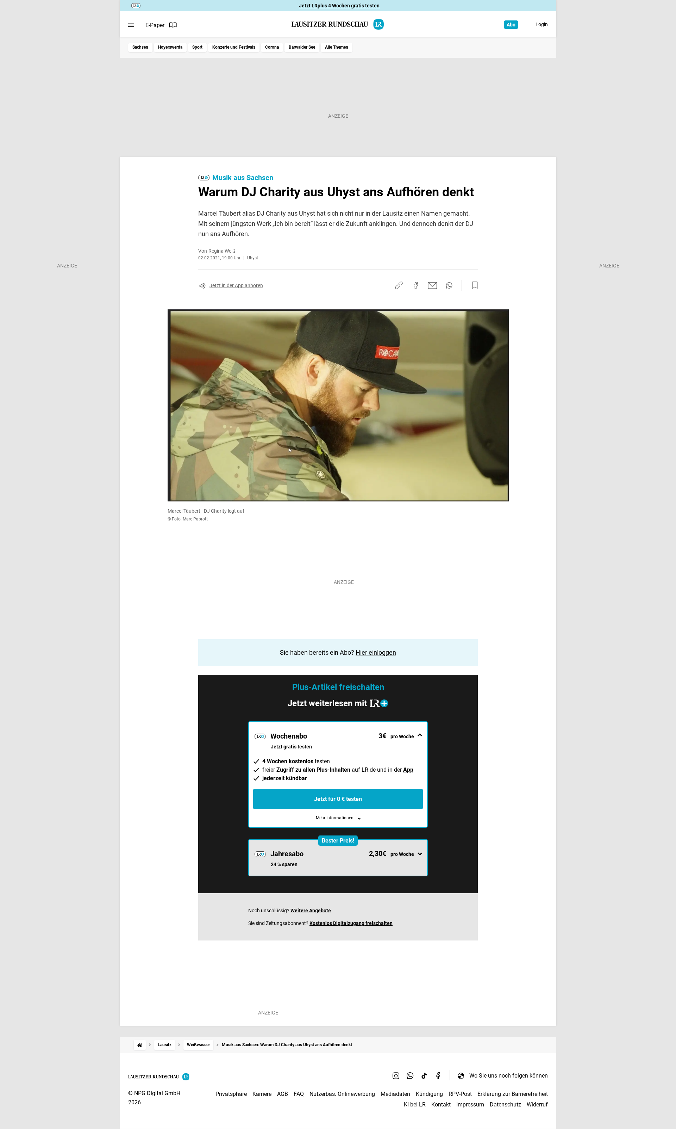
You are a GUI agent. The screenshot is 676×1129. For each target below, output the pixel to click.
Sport (197, 47)
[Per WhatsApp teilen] (449, 285)
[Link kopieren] (399, 285)
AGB (282, 1094)
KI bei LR (415, 1104)
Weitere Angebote (310, 910)
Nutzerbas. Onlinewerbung (342, 1094)
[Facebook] (438, 1075)
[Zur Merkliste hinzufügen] (473, 285)
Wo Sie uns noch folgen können (508, 1075)
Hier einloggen (376, 652)
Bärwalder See (302, 47)
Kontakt (441, 1104)
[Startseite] (140, 1045)
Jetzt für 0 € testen (338, 799)
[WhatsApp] (410, 1075)
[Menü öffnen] (131, 25)
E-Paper (154, 25)
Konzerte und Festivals (233, 47)
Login (542, 24)
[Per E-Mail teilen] (432, 285)
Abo (511, 24)
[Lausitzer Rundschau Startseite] (338, 24)
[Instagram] (396, 1075)
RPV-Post (460, 1094)
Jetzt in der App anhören (236, 285)
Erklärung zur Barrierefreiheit (512, 1094)
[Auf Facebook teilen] (416, 285)
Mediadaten (395, 1094)
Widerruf (537, 1104)
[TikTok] (424, 1075)
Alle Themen (336, 47)
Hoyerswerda (170, 47)
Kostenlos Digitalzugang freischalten (351, 923)
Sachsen (140, 47)
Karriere (261, 1094)
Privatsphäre (231, 1094)
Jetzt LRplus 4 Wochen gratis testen (339, 5)
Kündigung (429, 1094)
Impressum (470, 1104)
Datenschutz (505, 1104)
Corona (272, 47)
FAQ (299, 1094)
